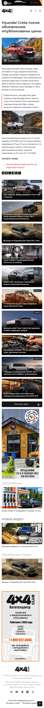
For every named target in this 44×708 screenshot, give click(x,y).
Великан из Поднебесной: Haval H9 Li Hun (19, 582)
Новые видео (14, 519)
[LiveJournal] (19, 173)
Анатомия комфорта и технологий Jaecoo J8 (19, 546)
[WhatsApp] (16, 173)
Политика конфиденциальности (21, 700)
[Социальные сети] (31, 11)
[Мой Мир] (9, 173)
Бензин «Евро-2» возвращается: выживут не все (21, 511)
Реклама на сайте (13, 703)
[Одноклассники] (6, 173)
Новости (9, 56)
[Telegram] (13, 173)
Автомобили (36, 181)
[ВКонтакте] (3, 173)
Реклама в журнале (30, 703)
